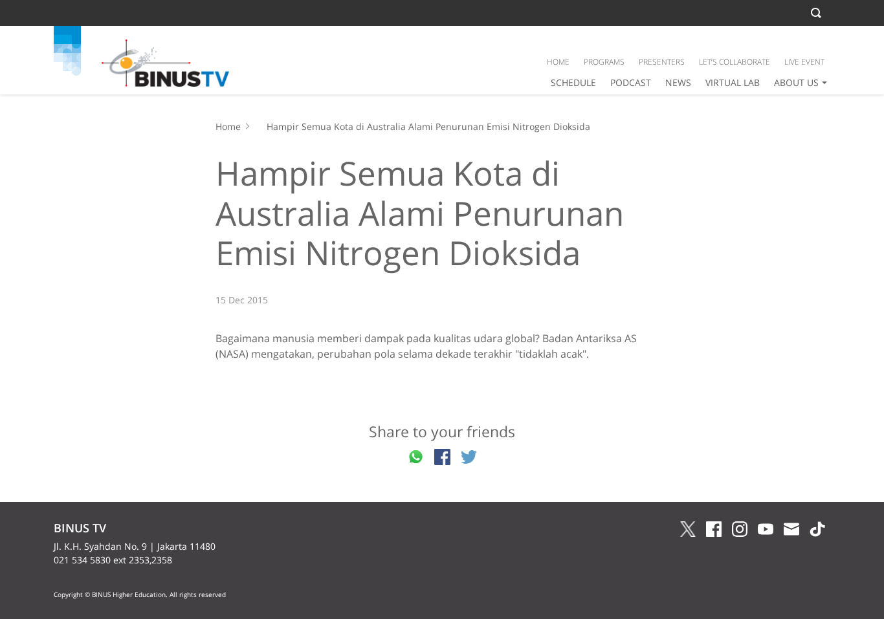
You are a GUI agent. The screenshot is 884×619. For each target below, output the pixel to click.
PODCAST (630, 82)
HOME (558, 61)
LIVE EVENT (804, 61)
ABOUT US (796, 82)
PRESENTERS (662, 61)
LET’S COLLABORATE (734, 61)
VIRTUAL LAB (732, 82)
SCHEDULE (573, 82)
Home (228, 126)
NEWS (678, 82)
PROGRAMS (604, 61)
